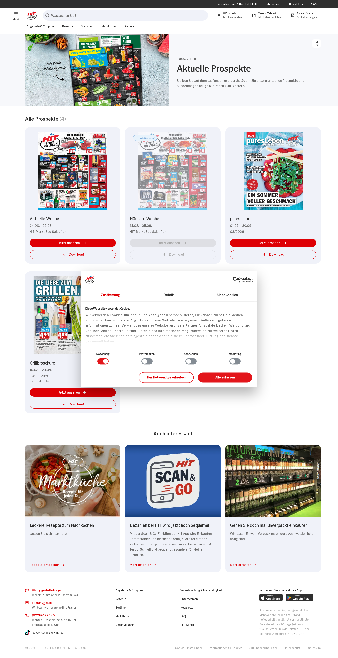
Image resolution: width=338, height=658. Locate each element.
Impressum (314, 647)
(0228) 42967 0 (43, 615)
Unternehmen (273, 3)
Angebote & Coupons (40, 26)
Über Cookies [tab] (227, 294)
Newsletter (296, 3)
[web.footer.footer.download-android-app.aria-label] (299, 597)
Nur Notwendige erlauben (166, 377)
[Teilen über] (316, 43)
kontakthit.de (42, 602)
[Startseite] (31, 15)
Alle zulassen (225, 377)
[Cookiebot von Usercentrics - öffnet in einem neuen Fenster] (235, 279)
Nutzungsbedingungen (263, 647)
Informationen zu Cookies (225, 647)
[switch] (147, 361)
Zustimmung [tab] (110, 294)
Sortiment (87, 26)
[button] (73, 243)
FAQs (314, 3)
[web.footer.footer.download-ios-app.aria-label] (271, 597)
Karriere (129, 26)
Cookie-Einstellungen (189, 647)
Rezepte (67, 26)
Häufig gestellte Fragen (47, 590)
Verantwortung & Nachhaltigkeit (237, 3)
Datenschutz (292, 647)
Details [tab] (169, 294)
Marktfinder (109, 26)
